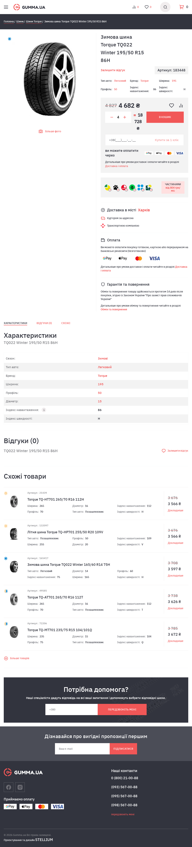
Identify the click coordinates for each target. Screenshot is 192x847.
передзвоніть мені (122, 709)
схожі (65, 323)
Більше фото (53, 131)
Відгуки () (44, 323)
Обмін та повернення (114, 309)
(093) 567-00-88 (124, 787)
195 (174, 80)
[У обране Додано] (171, 105)
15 (100, 401)
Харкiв (144, 210)
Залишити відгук (113, 70)
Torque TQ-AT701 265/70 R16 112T (55, 597)
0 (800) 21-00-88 (124, 778)
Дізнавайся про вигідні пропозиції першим (96, 736)
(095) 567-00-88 (124, 796)
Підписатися (123, 748)
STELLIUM (44, 839)
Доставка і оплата (116, 166)
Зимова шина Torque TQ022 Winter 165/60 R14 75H (68, 564)
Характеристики (15, 323)
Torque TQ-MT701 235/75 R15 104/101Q (59, 630)
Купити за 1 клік (166, 140)
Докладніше (175, 510)
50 (115, 89)
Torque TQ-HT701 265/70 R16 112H (55, 499)
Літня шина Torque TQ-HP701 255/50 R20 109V (65, 532)
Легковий (120, 80)
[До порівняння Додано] (181, 105)
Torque (144, 80)
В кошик (165, 117)
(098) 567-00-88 (124, 805)
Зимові (103, 358)
